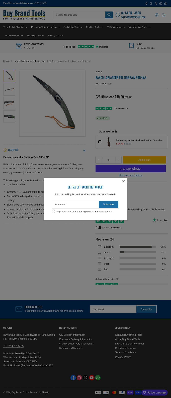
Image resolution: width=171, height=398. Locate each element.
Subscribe (108, 204)
